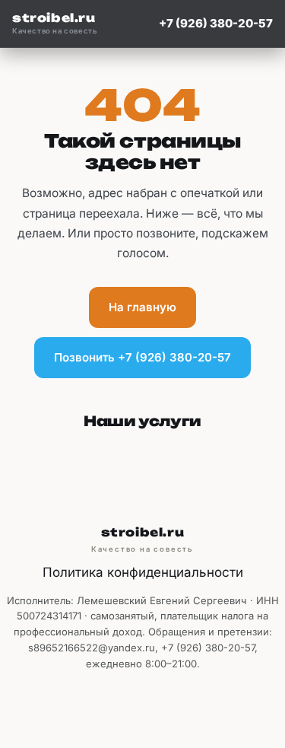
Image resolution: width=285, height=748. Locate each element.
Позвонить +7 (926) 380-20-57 (142, 357)
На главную (142, 307)
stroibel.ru (54, 23)
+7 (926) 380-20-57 (216, 23)
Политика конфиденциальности (143, 572)
